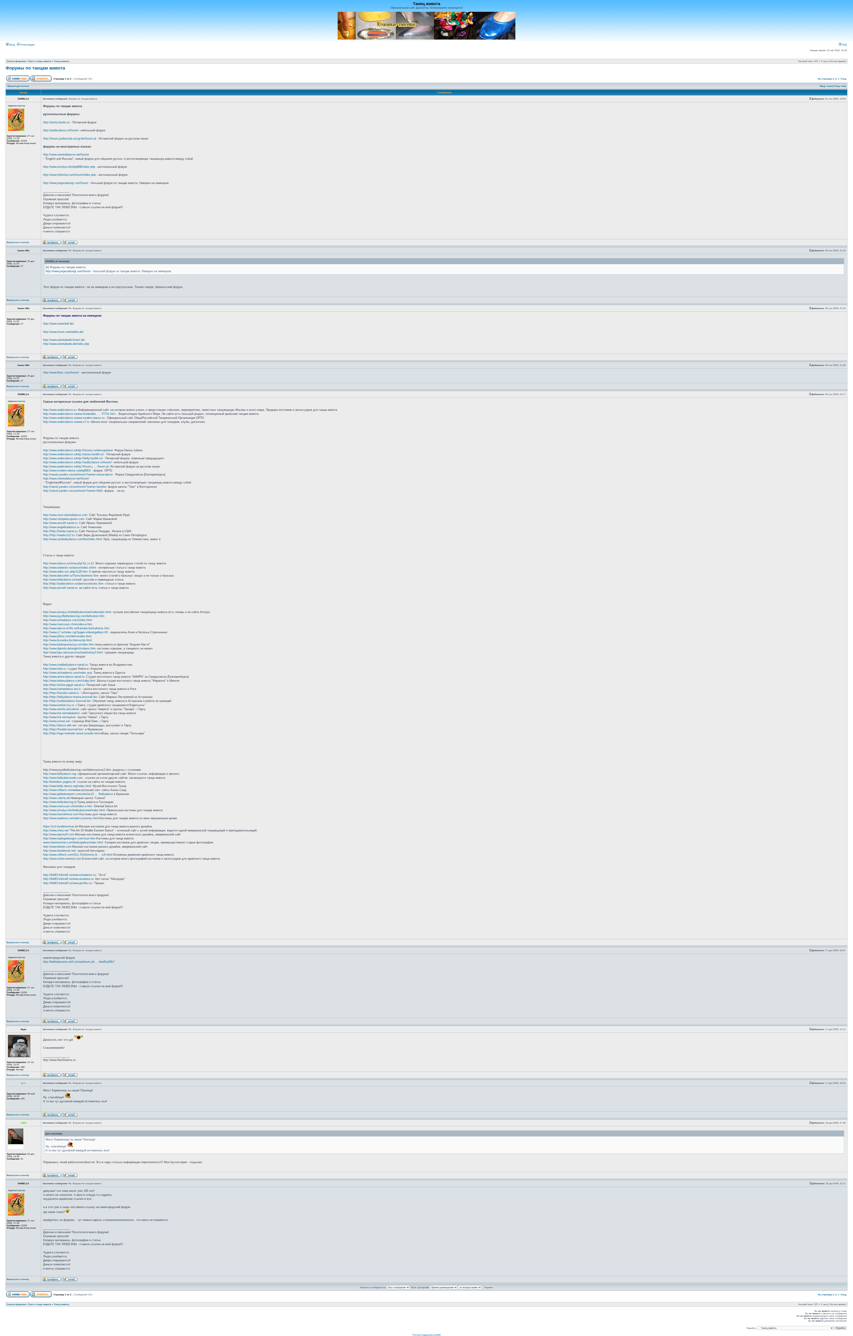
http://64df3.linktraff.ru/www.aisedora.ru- (68, 879)
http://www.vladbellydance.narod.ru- (66, 664)
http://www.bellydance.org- (60, 773)
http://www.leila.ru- (55, 668)
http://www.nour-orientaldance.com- (65, 515)
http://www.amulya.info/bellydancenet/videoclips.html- (77, 612)
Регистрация (27, 44)
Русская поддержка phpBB (427, 1335)
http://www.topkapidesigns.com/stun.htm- (69, 838)
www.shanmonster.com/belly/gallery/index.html (73, 842)
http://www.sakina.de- (57, 798)
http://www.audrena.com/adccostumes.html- (71, 818)
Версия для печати (18, 86)
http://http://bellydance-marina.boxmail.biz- (70, 697)
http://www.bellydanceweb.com (63, 777)
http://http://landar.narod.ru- (60, 531)
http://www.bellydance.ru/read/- (63, 579)
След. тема (840, 86)
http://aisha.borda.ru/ (56, 122)
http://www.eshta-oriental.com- (62, 858)
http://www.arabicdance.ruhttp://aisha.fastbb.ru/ (73, 454)
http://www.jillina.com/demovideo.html (67, 636)
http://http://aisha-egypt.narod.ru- (64, 685)
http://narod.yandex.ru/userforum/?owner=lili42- (73, 490)
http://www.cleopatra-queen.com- (64, 519)
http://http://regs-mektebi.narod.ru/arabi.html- (72, 733)
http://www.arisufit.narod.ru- (60, 523)
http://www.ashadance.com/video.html (67, 620)
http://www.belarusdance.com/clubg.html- (69, 680)
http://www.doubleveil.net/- (60, 850)
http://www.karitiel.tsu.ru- (59, 705)
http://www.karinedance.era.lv (62, 689)
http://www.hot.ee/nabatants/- (62, 713)
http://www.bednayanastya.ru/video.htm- (69, 644)
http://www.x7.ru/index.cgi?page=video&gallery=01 (75, 632)
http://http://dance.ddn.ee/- (60, 725)
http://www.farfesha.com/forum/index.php (69, 174)
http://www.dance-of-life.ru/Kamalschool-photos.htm (76, 628)
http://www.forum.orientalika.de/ (63, 332)
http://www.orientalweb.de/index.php (66, 343)
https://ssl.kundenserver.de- (61, 826)
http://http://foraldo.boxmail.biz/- (63, 729)
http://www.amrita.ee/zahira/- (61, 709)
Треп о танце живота (39, 61)
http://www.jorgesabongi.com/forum (65, 183)
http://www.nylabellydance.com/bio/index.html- (73, 539)
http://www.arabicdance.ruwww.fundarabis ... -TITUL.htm (79, 413)
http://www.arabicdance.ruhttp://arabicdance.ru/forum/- (78, 462)
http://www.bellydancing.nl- (60, 802)
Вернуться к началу (18, 242)
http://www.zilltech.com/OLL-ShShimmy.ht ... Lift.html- (78, 854)
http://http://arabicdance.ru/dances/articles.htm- (73, 583)
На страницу (825, 79)
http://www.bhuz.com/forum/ (61, 372)
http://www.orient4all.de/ (58, 323)
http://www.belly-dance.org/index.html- (67, 786)
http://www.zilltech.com (58, 790)
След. (844, 79)
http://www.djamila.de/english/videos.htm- (69, 648)
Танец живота (61, 61)
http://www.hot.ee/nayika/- (59, 717)
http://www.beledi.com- (57, 846)
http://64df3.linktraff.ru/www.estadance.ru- (70, 875)
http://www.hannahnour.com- (61, 814)
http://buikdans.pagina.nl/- (59, 781)
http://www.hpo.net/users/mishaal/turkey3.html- (73, 652)
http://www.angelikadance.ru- (61, 527)
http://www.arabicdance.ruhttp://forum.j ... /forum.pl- (76, 466)
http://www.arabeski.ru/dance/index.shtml (69, 567)
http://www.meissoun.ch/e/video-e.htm (67, 624)
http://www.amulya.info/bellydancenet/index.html (74, 810)
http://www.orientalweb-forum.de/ (64, 339)
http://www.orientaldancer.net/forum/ (66, 154)
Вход (12, 44)
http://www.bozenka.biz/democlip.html (67, 640)
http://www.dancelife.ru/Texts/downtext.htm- (71, 575)
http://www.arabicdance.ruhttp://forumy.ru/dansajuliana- (78, 450)
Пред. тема (826, 86)
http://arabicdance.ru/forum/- (61, 130)
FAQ (844, 44)
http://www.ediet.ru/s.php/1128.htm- (65, 571)
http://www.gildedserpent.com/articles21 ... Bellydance (78, 794)
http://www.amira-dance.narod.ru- (64, 676)
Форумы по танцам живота (35, 68)
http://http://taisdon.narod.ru (61, 693)
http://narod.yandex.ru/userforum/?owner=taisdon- (75, 486)
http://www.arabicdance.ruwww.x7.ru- (66, 421)
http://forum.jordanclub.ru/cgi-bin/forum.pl (69, 138)
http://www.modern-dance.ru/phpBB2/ (67, 470)
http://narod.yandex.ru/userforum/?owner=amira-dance (78, 474)
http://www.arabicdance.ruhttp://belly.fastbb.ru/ (73, 458)
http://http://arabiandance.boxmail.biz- (67, 701)
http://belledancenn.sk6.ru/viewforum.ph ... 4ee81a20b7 (78, 961)
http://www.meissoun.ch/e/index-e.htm (67, 806)
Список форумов (16, 61)
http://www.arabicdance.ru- (60, 409)
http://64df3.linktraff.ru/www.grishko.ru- (68, 883)
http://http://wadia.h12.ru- (59, 535)
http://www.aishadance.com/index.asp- (68, 672)
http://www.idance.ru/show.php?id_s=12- (69, 563)
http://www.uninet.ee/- (57, 721)
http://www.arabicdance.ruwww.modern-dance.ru (73, 417)
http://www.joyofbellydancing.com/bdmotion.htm (73, 616)
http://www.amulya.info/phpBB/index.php (69, 166)
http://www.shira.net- (56, 830)
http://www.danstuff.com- (59, 834)
